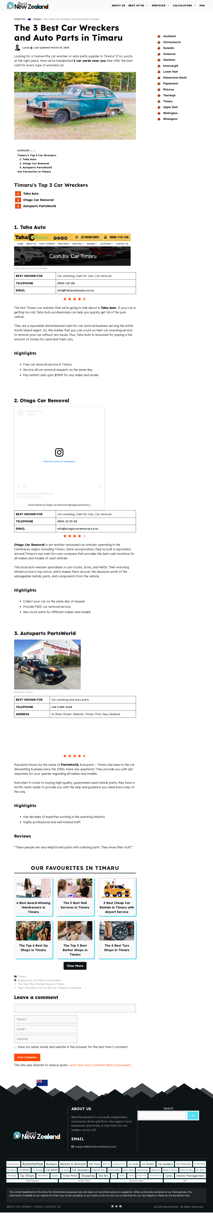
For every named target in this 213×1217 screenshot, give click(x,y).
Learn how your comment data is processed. (100, 1065)
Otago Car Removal (30, 545)
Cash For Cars (99, 1170)
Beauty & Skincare (73, 1164)
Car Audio (133, 1164)
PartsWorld (69, 765)
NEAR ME (19, 19)
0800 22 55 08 (67, 521)
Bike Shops (94, 1164)
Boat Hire (106, 1164)
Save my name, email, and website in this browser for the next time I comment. (73, 1047)
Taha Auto (108, 308)
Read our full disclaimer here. (174, 1195)
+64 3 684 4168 (61, 707)
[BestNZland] (28, 5)
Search (168, 1108)
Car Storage (38, 1170)
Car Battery (147, 1164)
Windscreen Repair (136, 1181)
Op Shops (27, 1175)
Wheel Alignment (32, 1181)
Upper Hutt (170, 107)
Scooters (55, 1176)
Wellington (170, 113)
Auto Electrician (13, 1164)
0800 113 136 (66, 283)
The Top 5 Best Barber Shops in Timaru (41, 984)
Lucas (25, 47)
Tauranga (169, 95)
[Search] (192, 1115)
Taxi (114, 1176)
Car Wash (51, 1170)
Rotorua (168, 89)
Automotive (25, 980)
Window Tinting (84, 1181)
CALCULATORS (182, 5)
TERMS (38, 1206)
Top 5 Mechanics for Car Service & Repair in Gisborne (49, 987)
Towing (131, 1176)
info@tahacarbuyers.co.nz (75, 290)
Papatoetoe (170, 83)
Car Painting (199, 1164)
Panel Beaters (43, 1176)
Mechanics (155, 1170)
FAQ (202, 5)
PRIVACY (27, 1206)
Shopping (88, 1175)
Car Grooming (183, 1164)
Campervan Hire (119, 1164)
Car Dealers (165, 1164)
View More (75, 966)
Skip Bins (103, 1175)
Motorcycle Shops (186, 1170)
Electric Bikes (128, 1170)
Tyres (169, 1175)
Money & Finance (170, 1170)
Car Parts (38, 980)
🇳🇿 (29, 19)
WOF (185, 1181)
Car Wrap (64, 1170)
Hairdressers (142, 1170)
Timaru (37, 19)
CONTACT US (52, 1206)
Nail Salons (200, 1170)
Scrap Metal (70, 1175)
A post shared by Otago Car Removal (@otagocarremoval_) (59, 505)
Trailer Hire (142, 1176)
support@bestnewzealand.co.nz (95, 1146)
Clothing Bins (114, 1170)
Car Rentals (24, 1170)
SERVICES (158, 5)
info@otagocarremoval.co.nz (77, 528)
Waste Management (190, 1175)
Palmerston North (175, 77)
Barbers (51, 1164)
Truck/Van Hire (155, 1176)
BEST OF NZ (136, 5)
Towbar (122, 1176)
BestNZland (170, 1206)
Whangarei (170, 119)
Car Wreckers (54, 980)
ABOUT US (118, 5)
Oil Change (12, 1176)
